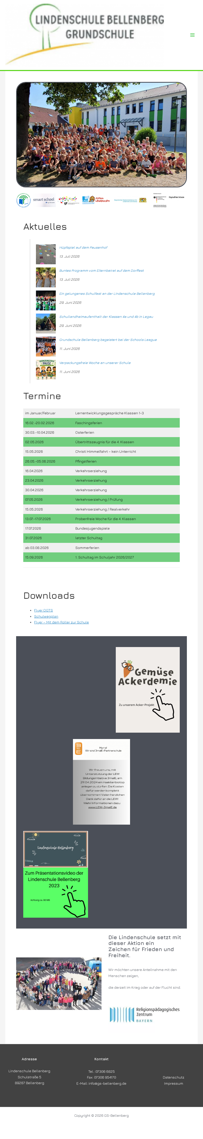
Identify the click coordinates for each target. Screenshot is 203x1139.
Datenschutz (173, 1077)
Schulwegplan (46, 616)
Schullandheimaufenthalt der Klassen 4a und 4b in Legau (106, 316)
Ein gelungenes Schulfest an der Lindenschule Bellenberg (107, 293)
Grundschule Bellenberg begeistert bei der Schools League (108, 339)
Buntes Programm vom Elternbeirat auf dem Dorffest (101, 270)
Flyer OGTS (43, 610)
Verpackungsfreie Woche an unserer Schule (95, 362)
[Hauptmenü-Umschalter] (192, 35)
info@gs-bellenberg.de (107, 1083)
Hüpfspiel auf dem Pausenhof (83, 247)
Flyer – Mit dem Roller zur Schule (61, 622)
